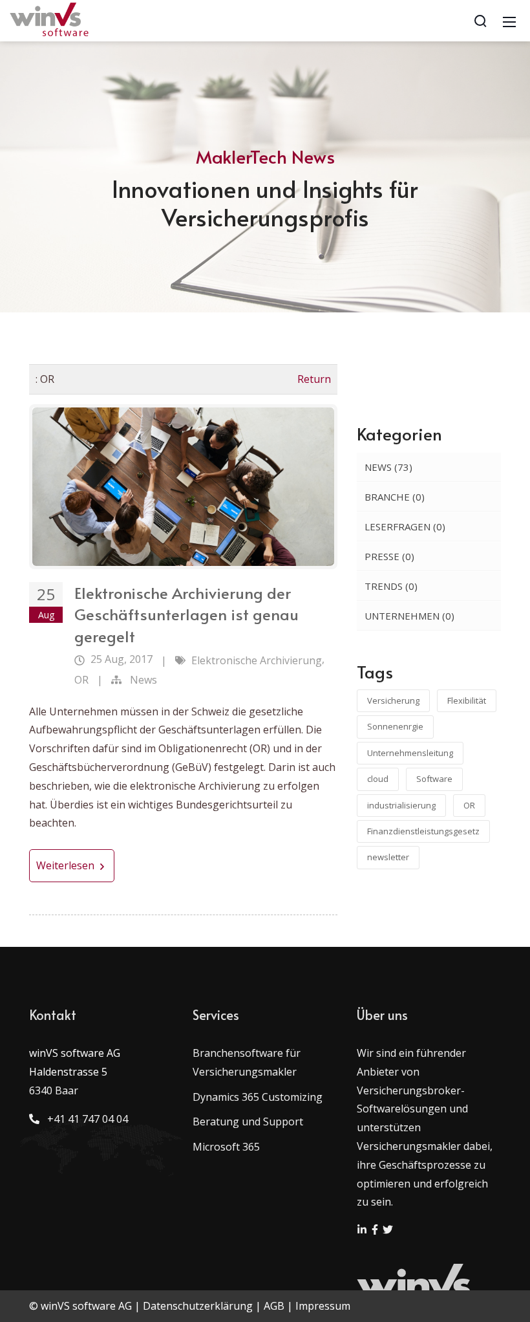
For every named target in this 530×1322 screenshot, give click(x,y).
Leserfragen (405, 526)
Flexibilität (466, 700)
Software (434, 779)
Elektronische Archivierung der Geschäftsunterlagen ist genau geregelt (186, 614)
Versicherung (393, 700)
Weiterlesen (66, 865)
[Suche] (480, 20)
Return (314, 379)
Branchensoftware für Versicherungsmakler (247, 1062)
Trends (391, 586)
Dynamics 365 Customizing (258, 1097)
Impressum (322, 1306)
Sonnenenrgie (395, 726)
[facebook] (376, 1231)
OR (81, 680)
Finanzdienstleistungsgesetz (423, 831)
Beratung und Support (248, 1121)
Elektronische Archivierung (256, 660)
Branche (395, 496)
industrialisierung (401, 805)
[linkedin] (363, 1231)
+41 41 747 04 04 (85, 1119)
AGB (274, 1306)
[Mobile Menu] (509, 21)
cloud (377, 779)
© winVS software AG (80, 1306)
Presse (389, 556)
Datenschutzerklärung (198, 1306)
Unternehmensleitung (410, 753)
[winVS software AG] (50, 19)
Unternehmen (409, 615)
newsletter (388, 857)
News (143, 680)
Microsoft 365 (226, 1147)
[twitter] (388, 1231)
